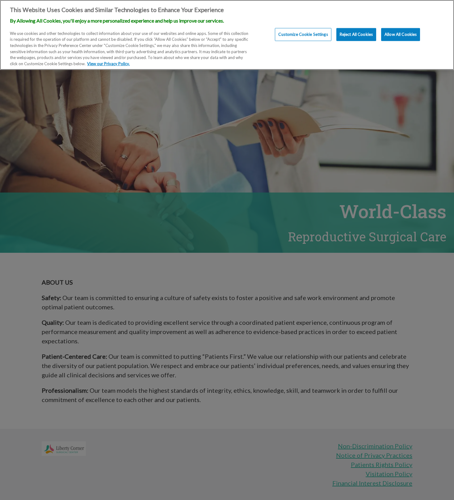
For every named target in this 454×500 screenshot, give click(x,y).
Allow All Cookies (401, 34)
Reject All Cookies (356, 34)
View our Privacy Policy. (108, 63)
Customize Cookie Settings (303, 34)
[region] (227, 35)
